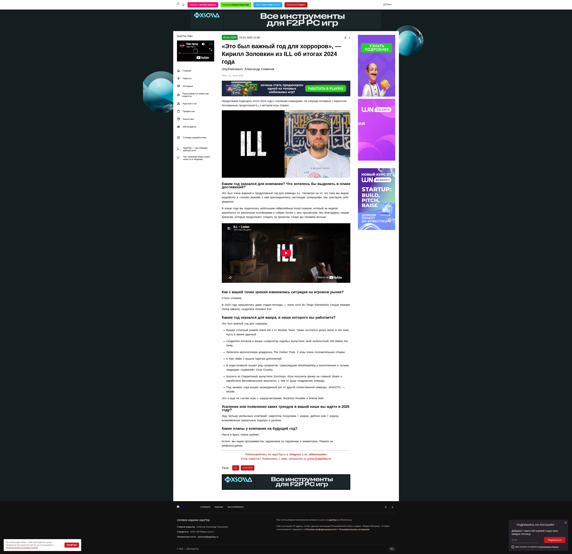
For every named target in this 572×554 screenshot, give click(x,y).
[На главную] (178, 4)
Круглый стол (190, 103)
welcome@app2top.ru (208, 537)
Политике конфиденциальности (321, 529)
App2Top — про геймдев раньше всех (195, 149)
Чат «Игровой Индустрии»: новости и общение (196, 157)
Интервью (188, 86)
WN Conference (236, 507)
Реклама (219, 507)
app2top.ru (333, 520)
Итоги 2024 (229, 37)
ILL (229, 75)
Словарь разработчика (194, 137)
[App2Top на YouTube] (378, 507)
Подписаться (555, 540)
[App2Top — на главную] (185, 507)
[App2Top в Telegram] (392, 507)
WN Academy (189, 126)
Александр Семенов (259, 69)
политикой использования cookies (22, 548)
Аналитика (188, 119)
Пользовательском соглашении (354, 529)
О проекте (205, 507)
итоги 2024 (238, 75)
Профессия (189, 111)
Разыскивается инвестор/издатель (195, 94)
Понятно (72, 545)
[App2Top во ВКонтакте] (385, 507)
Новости (187, 78)
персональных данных (548, 547)
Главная (187, 70)
